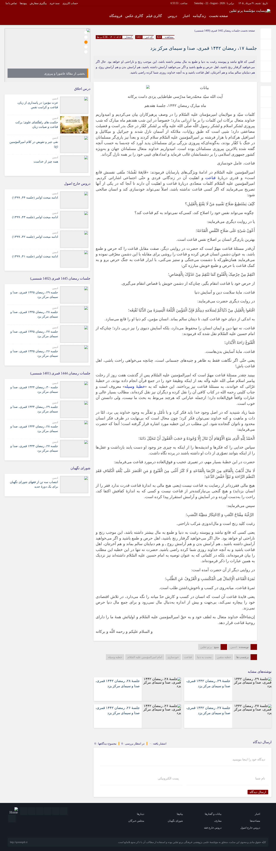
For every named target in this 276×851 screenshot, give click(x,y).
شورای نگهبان (175, 820)
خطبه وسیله (115, 657)
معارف (217, 820)
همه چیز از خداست (46, 161)
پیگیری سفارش (38, 3)
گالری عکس (134, 16)
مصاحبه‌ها (255, 820)
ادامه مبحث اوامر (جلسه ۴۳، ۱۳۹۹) (35, 217)
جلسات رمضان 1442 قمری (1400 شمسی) (217, 30)
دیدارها (140, 813)
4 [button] (86, 46)
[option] (47, 55)
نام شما (260, 778)
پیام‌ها (180, 813)
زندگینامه (199, 16)
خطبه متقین (224, 657)
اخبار (186, 16)
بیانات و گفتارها (213, 813)
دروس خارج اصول (250, 827)
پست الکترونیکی (168, 778)
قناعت (210, 178)
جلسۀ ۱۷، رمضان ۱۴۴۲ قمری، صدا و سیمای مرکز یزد (203, 48)
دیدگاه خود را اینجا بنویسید (248, 759)
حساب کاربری (70, 3)
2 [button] (86, 37)
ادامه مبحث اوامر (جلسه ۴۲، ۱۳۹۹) (35, 236)
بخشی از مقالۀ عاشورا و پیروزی (64, 73)
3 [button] (86, 42)
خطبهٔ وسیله (135, 386)
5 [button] (86, 51)
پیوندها (23, 3)
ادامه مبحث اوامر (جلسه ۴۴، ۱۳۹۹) (35, 197)
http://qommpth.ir (19, 842)
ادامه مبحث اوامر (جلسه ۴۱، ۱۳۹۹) (35, 256)
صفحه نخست (218, 16)
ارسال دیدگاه (258, 792)
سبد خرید (55, 3)
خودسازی (173, 657)
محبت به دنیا (204, 657)
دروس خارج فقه (212, 827)
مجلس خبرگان (136, 820)
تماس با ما (11, 3)
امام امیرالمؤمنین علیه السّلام (144, 657)
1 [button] (86, 32)
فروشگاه (115, 16)
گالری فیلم (154, 16)
